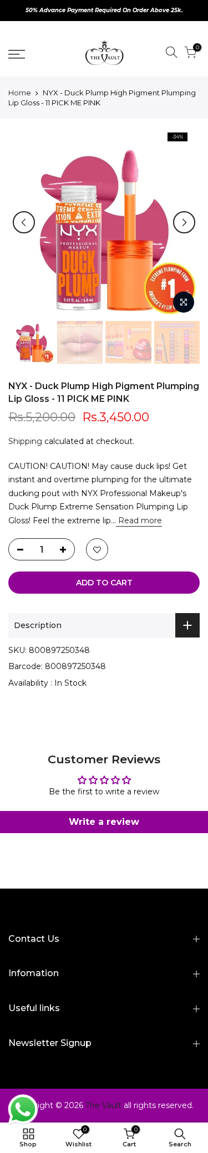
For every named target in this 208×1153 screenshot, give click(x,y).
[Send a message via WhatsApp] (23, 1109)
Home (19, 92)
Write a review (104, 822)
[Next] (184, 222)
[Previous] (24, 222)
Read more (139, 521)
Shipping (25, 441)
